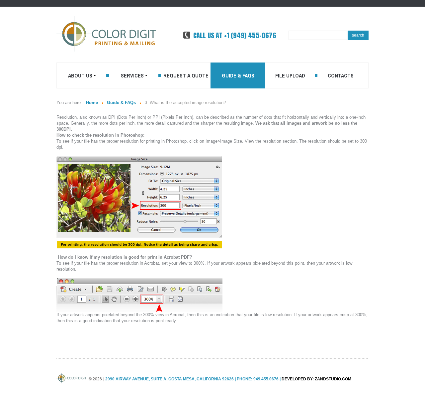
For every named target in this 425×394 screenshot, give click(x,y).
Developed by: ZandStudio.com (316, 379)
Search (358, 35)
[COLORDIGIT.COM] (106, 34)
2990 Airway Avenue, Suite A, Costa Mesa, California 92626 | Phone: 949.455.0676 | (193, 379)
